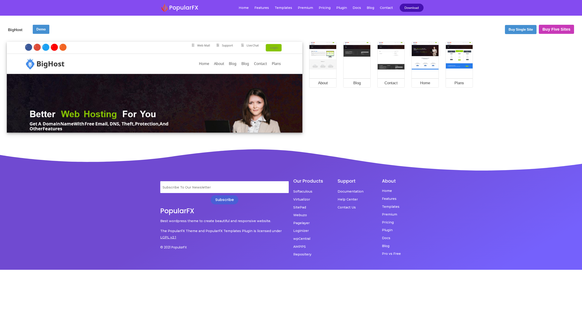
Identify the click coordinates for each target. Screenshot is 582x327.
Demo (41, 29)
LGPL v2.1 (168, 237)
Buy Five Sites (556, 29)
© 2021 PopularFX (173, 247)
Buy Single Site (521, 29)
